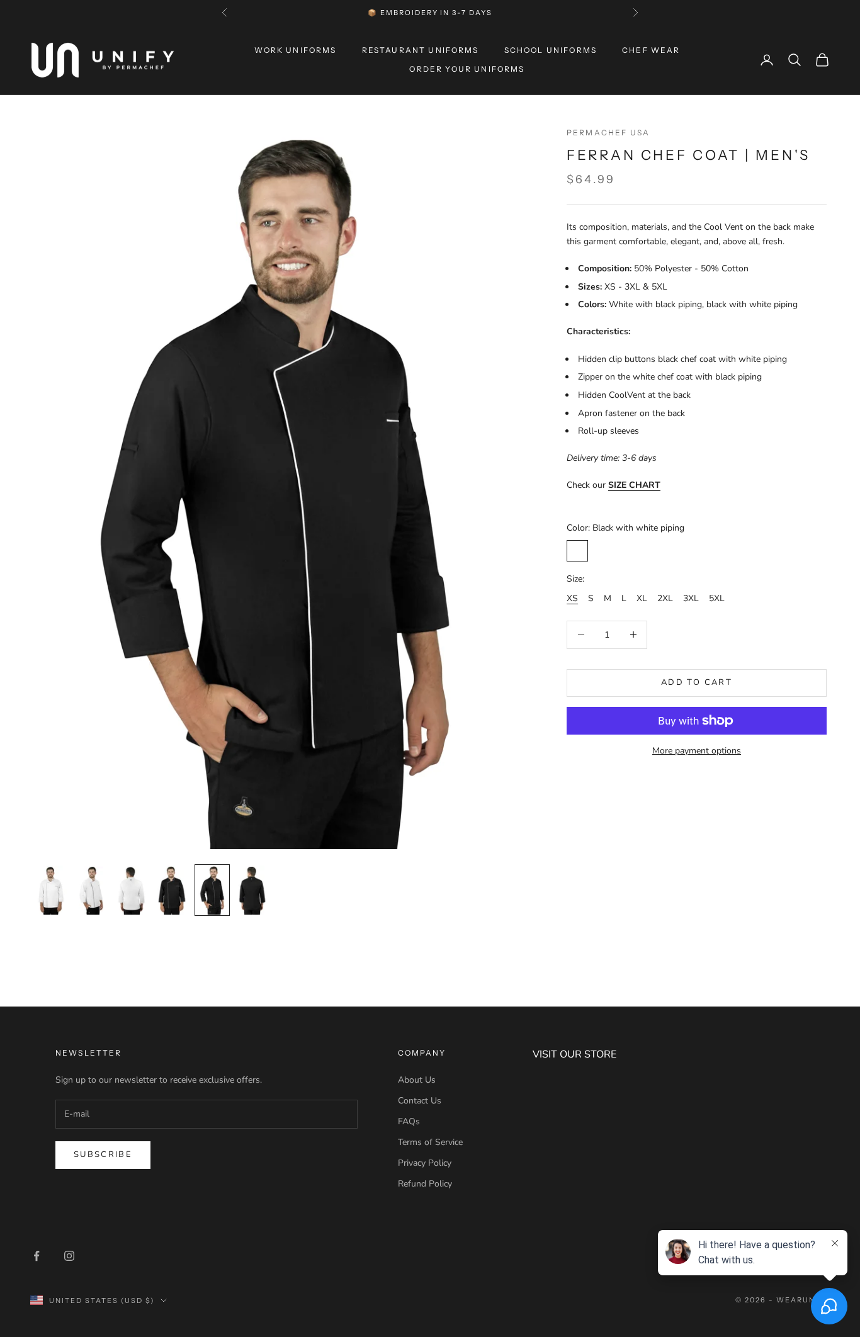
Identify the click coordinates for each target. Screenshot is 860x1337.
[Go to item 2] (91, 890)
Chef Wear (651, 50)
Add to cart (696, 682)
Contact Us (419, 1101)
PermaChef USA (608, 132)
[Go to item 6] (252, 890)
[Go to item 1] (51, 890)
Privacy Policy (424, 1163)
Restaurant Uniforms (420, 50)
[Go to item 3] (131, 890)
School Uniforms (550, 50)
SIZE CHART (634, 485)
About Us (417, 1080)
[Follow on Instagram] (69, 1256)
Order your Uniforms (466, 69)
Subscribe (103, 1154)
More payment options (696, 751)
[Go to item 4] (172, 890)
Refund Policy (425, 1184)
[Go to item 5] (212, 890)
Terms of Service (430, 1142)
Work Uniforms (295, 50)
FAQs (409, 1121)
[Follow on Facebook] (36, 1256)
